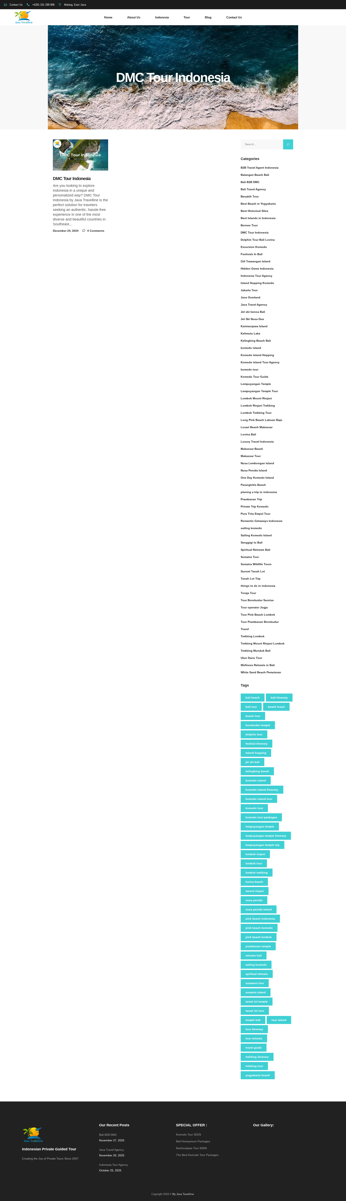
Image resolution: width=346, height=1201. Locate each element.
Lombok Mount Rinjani (256, 398)
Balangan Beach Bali (255, 174)
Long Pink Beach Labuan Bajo (261, 420)
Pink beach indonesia (260, 918)
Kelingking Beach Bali (256, 340)
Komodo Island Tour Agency (260, 362)
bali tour (251, 706)
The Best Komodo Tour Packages (197, 1155)
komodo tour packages (261, 817)
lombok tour (253, 863)
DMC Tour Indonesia (72, 178)
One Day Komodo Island (257, 477)
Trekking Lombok (253, 636)
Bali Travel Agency (253, 189)
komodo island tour (258, 798)
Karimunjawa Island (254, 326)
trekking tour (254, 1066)
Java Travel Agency (254, 304)
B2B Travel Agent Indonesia (260, 167)
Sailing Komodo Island (256, 535)
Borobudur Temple (257, 725)
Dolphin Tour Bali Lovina (258, 239)
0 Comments (95, 230)
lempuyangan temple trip (262, 845)
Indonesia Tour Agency (256, 275)
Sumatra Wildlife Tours (256, 564)
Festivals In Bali (252, 254)
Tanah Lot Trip (251, 578)
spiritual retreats (256, 973)
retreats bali (253, 955)
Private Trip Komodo (255, 506)
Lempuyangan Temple (256, 384)
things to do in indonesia (258, 585)
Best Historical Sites (254, 210)
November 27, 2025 (111, 1140)
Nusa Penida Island (254, 470)
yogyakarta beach (257, 1075)
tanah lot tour (254, 1010)
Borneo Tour (249, 225)
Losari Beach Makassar (257, 427)
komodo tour (249, 369)
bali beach (252, 697)
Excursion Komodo (254, 247)
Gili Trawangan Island (255, 261)
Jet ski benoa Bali (253, 311)
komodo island (251, 347)
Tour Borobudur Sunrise (257, 600)
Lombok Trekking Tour (256, 412)
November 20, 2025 (111, 1155)
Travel (245, 629)
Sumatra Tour (250, 557)
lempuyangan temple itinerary (265, 835)
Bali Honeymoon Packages (193, 1141)
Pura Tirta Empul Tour (255, 513)
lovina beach (254, 881)
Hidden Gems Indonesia (257, 268)
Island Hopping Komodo (257, 283)
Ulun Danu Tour (251, 657)
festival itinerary (256, 743)
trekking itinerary (257, 1056)
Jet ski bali (252, 762)
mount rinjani (254, 891)
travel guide (253, 1047)
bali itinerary (279, 697)
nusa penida (254, 900)
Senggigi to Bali (252, 542)
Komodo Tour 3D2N (188, 1134)
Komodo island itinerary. (262, 789)
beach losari (276, 706)
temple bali (253, 1020)
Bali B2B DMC (250, 182)
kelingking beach (257, 771)
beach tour (252, 716)
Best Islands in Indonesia (258, 218)
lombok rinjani (255, 854)
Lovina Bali (248, 434)
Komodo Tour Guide (254, 376)
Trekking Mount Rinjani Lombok (263, 643)
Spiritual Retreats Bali (255, 549)
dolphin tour (254, 734)
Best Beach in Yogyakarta (258, 203)
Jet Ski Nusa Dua (252, 319)
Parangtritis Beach (253, 484)
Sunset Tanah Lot (253, 571)
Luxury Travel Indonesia (257, 441)
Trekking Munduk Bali (256, 650)
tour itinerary (254, 1029)
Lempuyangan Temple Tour (259, 391)
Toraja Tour (248, 593)
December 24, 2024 (65, 230)
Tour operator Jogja (254, 607)
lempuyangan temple (259, 826)
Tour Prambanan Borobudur (260, 621)
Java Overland (250, 297)
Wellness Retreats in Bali (258, 665)
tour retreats (253, 1038)
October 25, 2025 (110, 1170)
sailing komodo (251, 528)
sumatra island (255, 992)
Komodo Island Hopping (257, 355)
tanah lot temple (256, 1001)
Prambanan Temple (258, 946)
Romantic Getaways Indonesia (261, 520)
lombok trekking (256, 872)
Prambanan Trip (251, 499)
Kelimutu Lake (250, 333)
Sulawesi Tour (254, 983)
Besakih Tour (250, 196)
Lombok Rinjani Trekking (258, 405)
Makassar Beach (252, 448)
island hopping (255, 752)
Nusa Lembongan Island (257, 463)
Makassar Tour (251, 456)
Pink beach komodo (259, 927)
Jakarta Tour (249, 290)
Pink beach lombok (258, 937)
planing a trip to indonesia (259, 492)
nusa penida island (258, 909)
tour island (279, 1020)
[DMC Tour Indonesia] (80, 154)
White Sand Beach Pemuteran (261, 672)
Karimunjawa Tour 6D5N (191, 1148)
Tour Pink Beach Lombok (258, 614)
